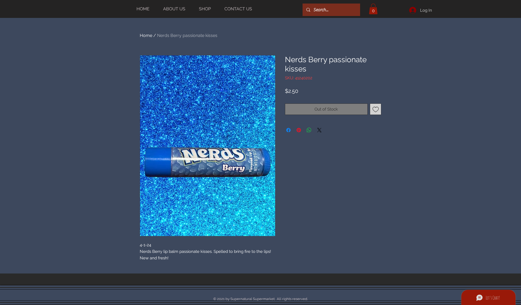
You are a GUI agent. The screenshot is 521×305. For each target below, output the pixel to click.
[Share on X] (319, 130)
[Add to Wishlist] (376, 109)
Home (146, 35)
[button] (373, 9)
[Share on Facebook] (288, 130)
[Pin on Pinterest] (299, 130)
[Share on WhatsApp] (309, 130)
